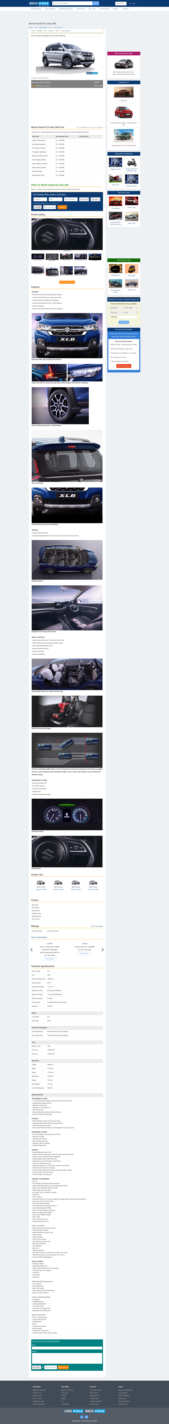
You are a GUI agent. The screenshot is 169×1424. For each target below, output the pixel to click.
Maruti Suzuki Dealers (39, 937)
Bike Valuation (94, 1393)
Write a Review (98, 86)
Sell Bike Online (36, 9)
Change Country (123, 1404)
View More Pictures (67, 282)
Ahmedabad (36, 1401)
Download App (129, 1390)
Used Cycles (41, 1404)
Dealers (115, 9)
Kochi (40, 1396)
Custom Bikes (65, 1404)
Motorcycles (64, 1393)
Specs (57, 31)
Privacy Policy (126, 1401)
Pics (45, 31)
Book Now (62, 207)
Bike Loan (92, 9)
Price (34, 31)
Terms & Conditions (53, 203)
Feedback (126, 1396)
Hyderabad (42, 1390)
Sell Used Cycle (94, 1404)
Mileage (51, 31)
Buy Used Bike (50, 9)
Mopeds (63, 1398)
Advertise (124, 1393)
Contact (121, 1396)
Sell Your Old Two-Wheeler (123, 330)
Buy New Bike (104, 9)
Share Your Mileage (97, 926)
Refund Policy (122, 1398)
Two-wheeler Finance (96, 1390)
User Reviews (66, 31)
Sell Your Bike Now (123, 366)
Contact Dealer (49, 959)
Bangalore (35, 1390)
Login (134, 3)
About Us (121, 1390)
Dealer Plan (81, 9)
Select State (120, 3)
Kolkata (35, 1404)
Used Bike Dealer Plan (96, 1401)
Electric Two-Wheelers (67, 1390)
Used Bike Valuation (66, 9)
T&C (120, 1401)
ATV (62, 1401)
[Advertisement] (84, 16)
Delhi (34, 1398)
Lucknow (39, 1398)
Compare (125, 9)
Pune (39, 1393)
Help (120, 1393)
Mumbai (35, 1393)
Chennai (35, 1396)
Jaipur (42, 1401)
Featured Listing (94, 1398)
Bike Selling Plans (95, 1396)
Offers (39, 31)
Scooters (63, 1396)
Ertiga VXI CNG (41, 890)
